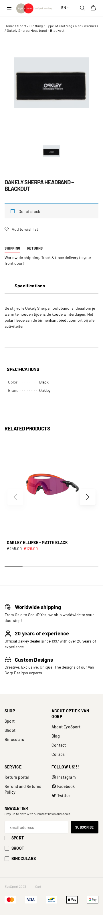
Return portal (17, 777)
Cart (38, 886)
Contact (59, 745)
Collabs (58, 754)
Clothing (36, 26)
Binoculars (14, 739)
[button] (88, 497)
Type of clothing (59, 26)
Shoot (10, 730)
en (63, 7)
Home (9, 26)
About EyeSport (66, 726)
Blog (56, 736)
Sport (21, 26)
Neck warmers (86, 26)
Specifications (30, 285)
